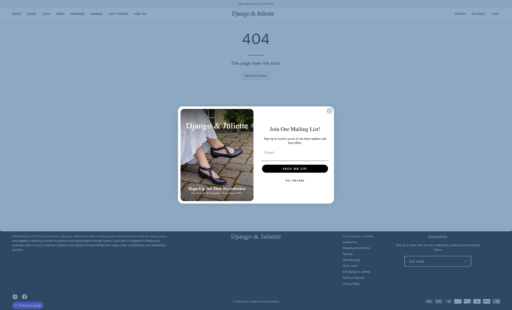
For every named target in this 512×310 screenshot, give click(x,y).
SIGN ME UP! (295, 168)
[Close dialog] (329, 110)
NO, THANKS (295, 180)
